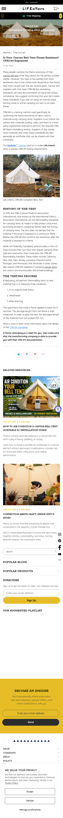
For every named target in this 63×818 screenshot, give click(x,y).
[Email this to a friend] (43, 354)
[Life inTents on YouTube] (59, 555)
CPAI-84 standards (18, 327)
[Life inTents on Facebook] (59, 549)
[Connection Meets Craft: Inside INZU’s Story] (31, 485)
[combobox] (31, 551)
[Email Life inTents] (59, 560)
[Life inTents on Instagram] (59, 536)
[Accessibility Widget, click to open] (58, 409)
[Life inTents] (31, 8)
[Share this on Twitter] (18, 354)
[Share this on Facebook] (27, 354)
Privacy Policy (11, 783)
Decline (30, 800)
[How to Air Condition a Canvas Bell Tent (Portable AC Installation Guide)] (31, 397)
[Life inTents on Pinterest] (59, 542)
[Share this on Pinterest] (35, 354)
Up (31, 600)
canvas (16, 145)
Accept (29, 791)
